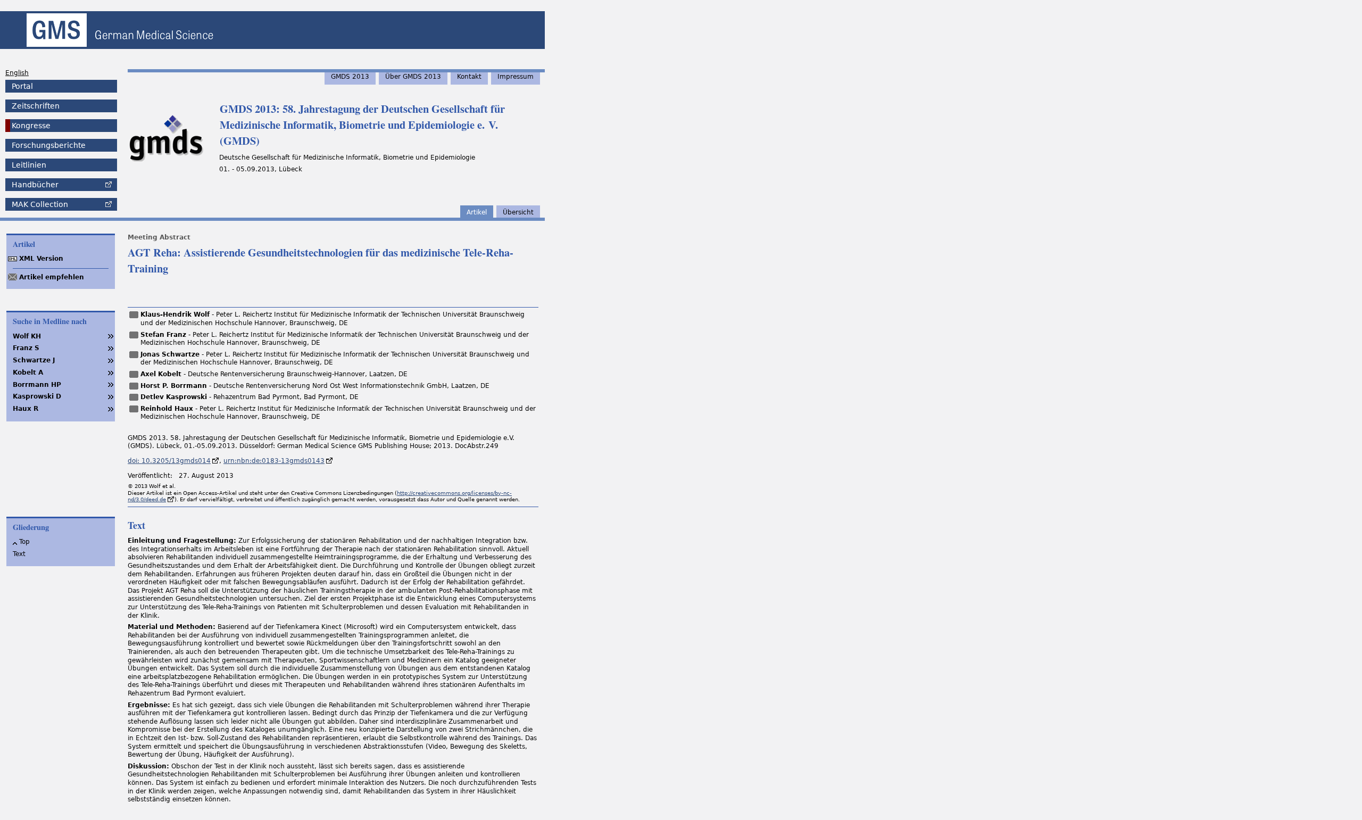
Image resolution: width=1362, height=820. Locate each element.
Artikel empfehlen (51, 277)
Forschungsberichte (49, 145)
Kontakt (469, 76)
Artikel (477, 212)
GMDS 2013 (350, 76)
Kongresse (31, 125)
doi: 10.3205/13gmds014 (169, 461)
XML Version (41, 258)
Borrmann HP (37, 384)
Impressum (515, 76)
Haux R (25, 408)
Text (19, 554)
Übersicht (518, 212)
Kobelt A (28, 372)
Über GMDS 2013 (413, 76)
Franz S (26, 348)
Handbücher (35, 184)
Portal (22, 86)
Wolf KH (27, 336)
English (17, 73)
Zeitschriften (36, 106)
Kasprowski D (37, 396)
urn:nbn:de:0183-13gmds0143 (274, 461)
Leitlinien (29, 165)
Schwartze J (34, 360)
